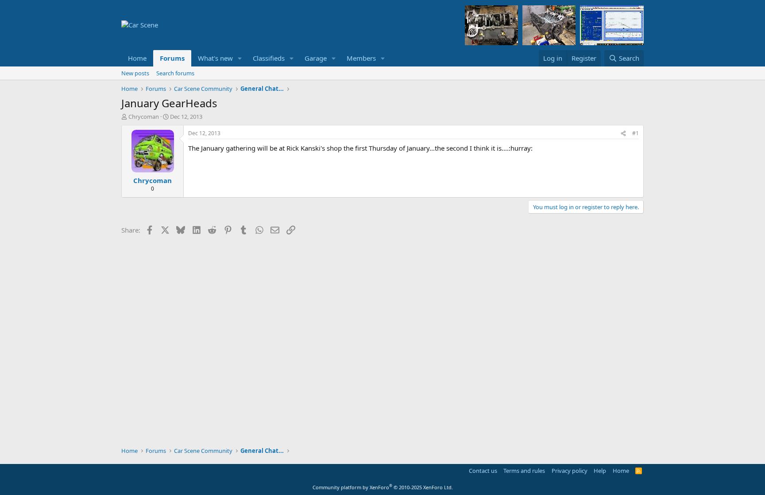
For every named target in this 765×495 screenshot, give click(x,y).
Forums (172, 58)
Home (137, 58)
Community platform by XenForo (383, 487)
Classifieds (269, 58)
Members (361, 58)
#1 (635, 133)
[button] (240, 58)
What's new (215, 58)
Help (600, 471)
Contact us (483, 471)
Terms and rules (524, 471)
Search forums (175, 73)
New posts (135, 73)
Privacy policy (569, 471)
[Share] (623, 134)
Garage (316, 58)
